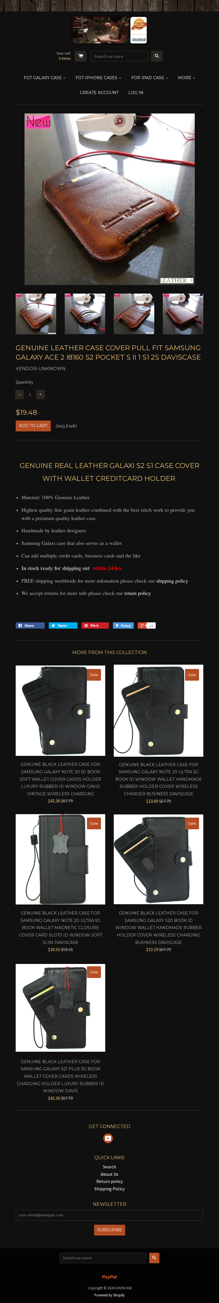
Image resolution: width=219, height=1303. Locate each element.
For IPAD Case (148, 77)
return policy (137, 592)
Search (109, 1166)
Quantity (24, 382)
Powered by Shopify (109, 1295)
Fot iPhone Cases (97, 77)
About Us (109, 1174)
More (185, 77)
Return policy (109, 1181)
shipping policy (172, 580)
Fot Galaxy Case (43, 77)
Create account (99, 92)
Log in (135, 92)
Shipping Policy (109, 1189)
